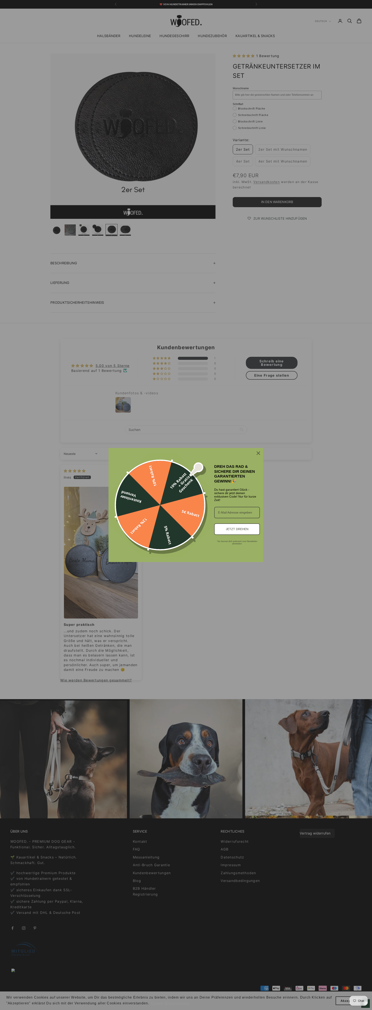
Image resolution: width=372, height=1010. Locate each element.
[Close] (258, 453)
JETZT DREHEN (237, 529)
